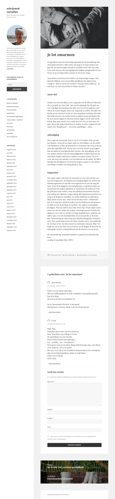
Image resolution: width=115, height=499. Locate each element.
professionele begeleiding (15, 116)
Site (49, 427)
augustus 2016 (11, 230)
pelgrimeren (11, 113)
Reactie (51, 382)
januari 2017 (11, 213)
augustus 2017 (11, 193)
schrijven (10, 123)
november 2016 (12, 220)
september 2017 (12, 190)
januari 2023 (11, 173)
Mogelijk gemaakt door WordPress (58, 495)
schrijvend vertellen (13, 10)
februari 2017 (11, 210)
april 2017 (10, 203)
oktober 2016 (11, 224)
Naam (50, 410)
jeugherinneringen (13, 106)
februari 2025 (11, 160)
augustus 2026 (11, 150)
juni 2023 (10, 170)
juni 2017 (10, 197)
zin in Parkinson (12, 137)
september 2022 (12, 183)
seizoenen (10, 127)
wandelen (10, 133)
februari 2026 (11, 156)
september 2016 (12, 227)
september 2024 (12, 166)
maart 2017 (10, 207)
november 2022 (12, 180)
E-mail (50, 418)
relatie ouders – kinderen (15, 120)
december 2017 (11, 187)
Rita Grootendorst (70, 255)
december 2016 (11, 217)
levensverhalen (12, 110)
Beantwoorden (55, 312)
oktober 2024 (11, 163)
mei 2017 (10, 200)
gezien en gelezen (12, 103)
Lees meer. (10, 68)
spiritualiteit (11, 130)
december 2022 (11, 176)
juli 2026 (9, 153)
